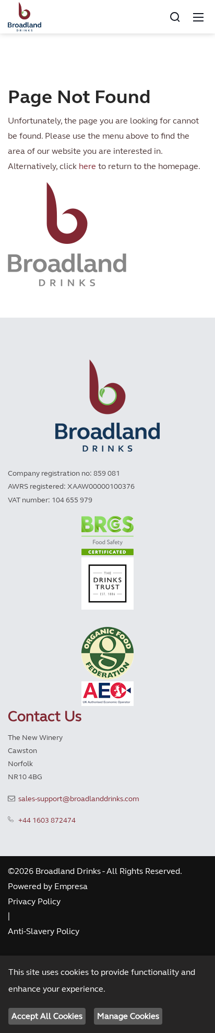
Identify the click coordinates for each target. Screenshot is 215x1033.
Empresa (71, 886)
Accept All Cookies (46, 1016)
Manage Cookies (128, 1016)
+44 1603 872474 (47, 820)
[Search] (175, 17)
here (87, 166)
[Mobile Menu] (198, 17)
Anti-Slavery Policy (43, 931)
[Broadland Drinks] (24, 15)
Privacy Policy (34, 901)
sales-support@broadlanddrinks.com (78, 798)
